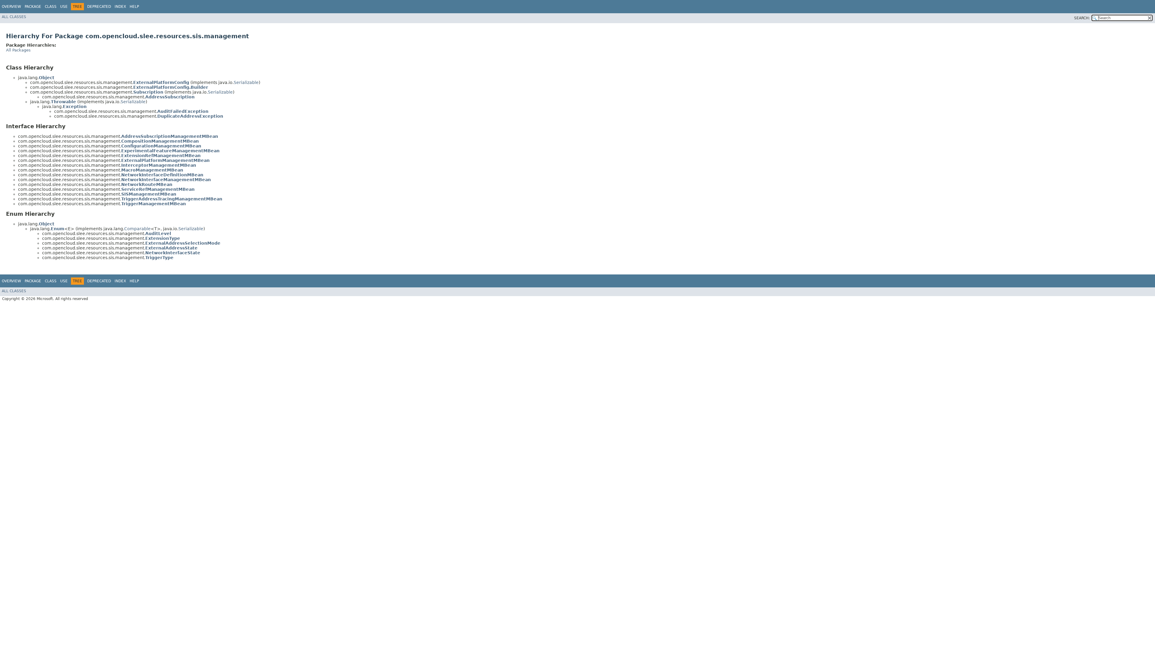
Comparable (137, 228)
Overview (11, 7)
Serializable (246, 82)
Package (33, 7)
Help (134, 7)
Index (120, 7)
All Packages (18, 50)
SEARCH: (1082, 18)
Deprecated (99, 7)
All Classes (14, 17)
